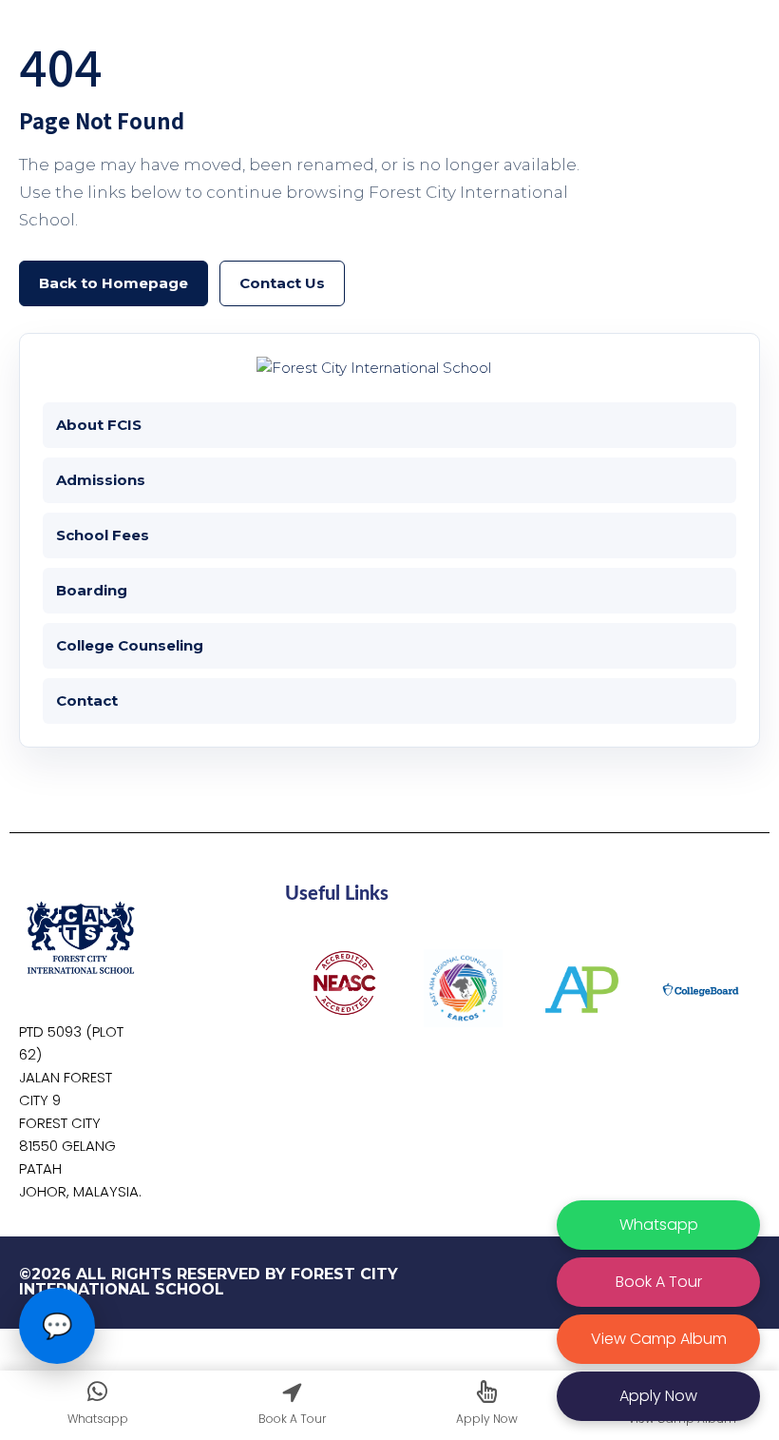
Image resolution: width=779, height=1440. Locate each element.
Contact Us (282, 283)
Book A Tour (659, 1282)
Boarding (91, 590)
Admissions (100, 480)
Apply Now (658, 1396)
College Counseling (129, 645)
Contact (87, 700)
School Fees (102, 535)
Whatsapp (658, 1225)
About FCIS (99, 425)
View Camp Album (659, 1339)
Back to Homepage (113, 283)
